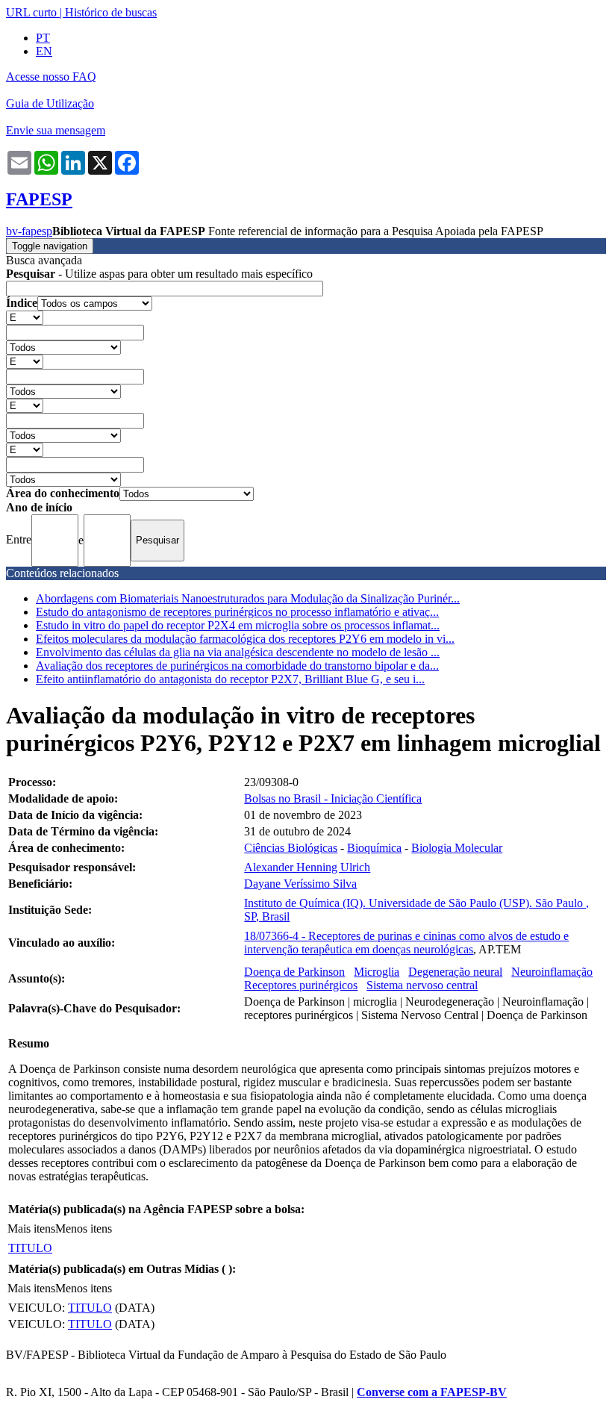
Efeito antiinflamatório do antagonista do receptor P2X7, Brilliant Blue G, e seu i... (230, 679)
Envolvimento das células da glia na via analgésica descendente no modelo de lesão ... (238, 652)
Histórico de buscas (111, 12)
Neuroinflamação (552, 971)
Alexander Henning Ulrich (307, 867)
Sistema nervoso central (422, 985)
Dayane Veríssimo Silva (300, 883)
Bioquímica (374, 847)
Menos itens (83, 1228)
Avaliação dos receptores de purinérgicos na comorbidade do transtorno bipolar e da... (237, 665)
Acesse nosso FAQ (51, 76)
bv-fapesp (29, 231)
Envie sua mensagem (55, 130)
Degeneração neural (455, 971)
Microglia (376, 971)
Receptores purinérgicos (300, 985)
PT (43, 37)
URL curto (31, 12)
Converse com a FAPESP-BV (432, 1392)
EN (44, 51)
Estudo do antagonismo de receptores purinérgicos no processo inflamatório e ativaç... (237, 611)
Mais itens (31, 1228)
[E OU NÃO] (24, 317)
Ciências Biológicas (290, 847)
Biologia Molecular (456, 847)
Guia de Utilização (50, 103)
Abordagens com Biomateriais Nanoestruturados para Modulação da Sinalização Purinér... (248, 598)
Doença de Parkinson (294, 971)
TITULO (30, 1248)
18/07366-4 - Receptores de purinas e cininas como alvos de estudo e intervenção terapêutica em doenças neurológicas (406, 942)
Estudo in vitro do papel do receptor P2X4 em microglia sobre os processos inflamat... (238, 625)
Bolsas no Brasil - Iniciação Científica (333, 798)
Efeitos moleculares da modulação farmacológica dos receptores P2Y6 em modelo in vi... (245, 638)
